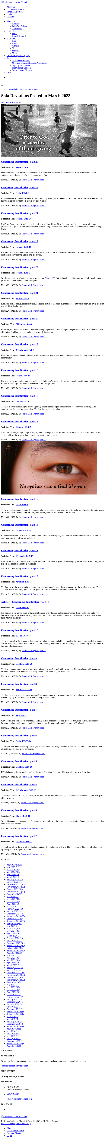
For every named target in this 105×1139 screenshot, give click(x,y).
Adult (15, 43)
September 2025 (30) (16, 892)
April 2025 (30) (13, 904)
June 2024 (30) (13, 928)
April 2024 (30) (13, 933)
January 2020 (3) (14, 1007)
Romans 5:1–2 (22, 298)
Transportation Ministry (22, 70)
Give (9, 73)
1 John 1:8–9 (22, 636)
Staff (14, 33)
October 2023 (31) (15, 948)
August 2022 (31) (14, 982)
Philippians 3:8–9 (24, 324)
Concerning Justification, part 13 (19, 550)
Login (9, 14)
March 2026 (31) (14, 877)
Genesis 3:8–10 (22, 401)
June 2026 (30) (13, 869)
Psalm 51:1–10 (22, 607)
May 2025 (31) (13, 901)
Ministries (11, 38)
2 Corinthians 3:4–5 (25, 350)
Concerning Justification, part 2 (19, 836)
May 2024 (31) (13, 931)
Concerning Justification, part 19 (19, 344)
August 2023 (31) (14, 953)
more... (43, 180)
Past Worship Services (22, 68)
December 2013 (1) (15, 1041)
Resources (11, 58)
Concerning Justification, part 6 (19, 735)
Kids (14, 41)
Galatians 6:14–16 (24, 767)
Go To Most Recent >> (11, 102)
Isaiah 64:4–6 (22, 504)
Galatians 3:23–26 (24, 664)
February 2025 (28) (15, 909)
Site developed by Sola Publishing (16, 1123)
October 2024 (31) (15, 918)
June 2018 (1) (12, 1031)
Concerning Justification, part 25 (19, 187)
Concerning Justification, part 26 (19, 161)
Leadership (12, 31)
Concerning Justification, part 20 (19, 318)
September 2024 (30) (16, 921)
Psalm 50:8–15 (22, 167)
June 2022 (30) (13, 987)
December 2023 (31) (15, 943)
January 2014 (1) (14, 1038)
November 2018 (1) (15, 1026)
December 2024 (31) (15, 914)
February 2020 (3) (14, 1004)
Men (14, 48)
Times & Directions (15, 12)
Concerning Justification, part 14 (19, 524)
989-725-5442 (13, 1094)
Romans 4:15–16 (23, 247)
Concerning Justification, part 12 (19, 576)
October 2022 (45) (15, 977)
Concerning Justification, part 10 (19, 630)
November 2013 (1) (15, 1043)
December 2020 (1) (15, 1002)
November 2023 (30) (16, 945)
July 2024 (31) (13, 926)
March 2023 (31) (14, 965)
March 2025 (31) (14, 906)
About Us (11, 7)
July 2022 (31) (13, 985)
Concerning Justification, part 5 (19, 761)
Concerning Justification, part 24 (19, 213)
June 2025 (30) (13, 899)
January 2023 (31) (14, 970)
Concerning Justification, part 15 (19, 498)
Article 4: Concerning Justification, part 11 (25, 601)
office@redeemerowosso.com (15, 1066)
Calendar (10, 17)
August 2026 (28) (14, 865)
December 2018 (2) (15, 1024)
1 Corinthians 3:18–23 (26, 790)
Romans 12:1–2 (23, 273)
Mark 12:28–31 (23, 816)
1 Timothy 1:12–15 (24, 556)
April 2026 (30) (13, 874)
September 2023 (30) (16, 950)
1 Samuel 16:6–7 (23, 427)
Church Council (19, 36)
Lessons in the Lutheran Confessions (22, 89)
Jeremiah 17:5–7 (23, 582)
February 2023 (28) (15, 967)
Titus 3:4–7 (21, 715)
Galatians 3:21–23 (24, 841)
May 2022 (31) (13, 989)
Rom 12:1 (50, 278)
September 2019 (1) (15, 1014)
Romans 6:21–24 (23, 219)
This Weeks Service (15, 9)
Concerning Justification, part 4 (19, 784)
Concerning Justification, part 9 (19, 658)
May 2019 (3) (12, 1019)
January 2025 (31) (14, 911)
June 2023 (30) (13, 958)
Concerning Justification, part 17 (19, 395)
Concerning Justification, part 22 (19, 267)
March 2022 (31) (14, 994)
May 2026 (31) (13, 872)
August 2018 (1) (14, 1029)
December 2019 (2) (15, 1009)
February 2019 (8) (14, 1021)
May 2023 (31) (13, 960)
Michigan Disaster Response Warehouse (29, 63)
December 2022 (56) (15, 972)
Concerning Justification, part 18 (19, 370)
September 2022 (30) (16, 980)
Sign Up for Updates (21, 65)
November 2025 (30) (16, 887)
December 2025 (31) (15, 884)
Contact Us (17, 28)
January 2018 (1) (14, 1034)
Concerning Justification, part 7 (19, 709)
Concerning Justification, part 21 (19, 292)
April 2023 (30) (13, 963)
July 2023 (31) (13, 955)
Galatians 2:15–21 (24, 530)
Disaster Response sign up (18, 55)
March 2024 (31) (14, 936)
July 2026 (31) (13, 867)
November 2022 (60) (16, 975)
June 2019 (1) (12, 1016)
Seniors (15, 51)
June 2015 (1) (12, 1036)
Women (15, 46)
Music (15, 53)
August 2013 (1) (14, 1046)
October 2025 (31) (15, 889)
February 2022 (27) (15, 997)
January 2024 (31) (14, 940)
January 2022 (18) (14, 999)
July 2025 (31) (13, 896)
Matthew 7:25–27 (24, 689)
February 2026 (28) (15, 879)
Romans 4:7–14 (23, 376)
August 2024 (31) (14, 923)
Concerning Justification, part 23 (19, 241)
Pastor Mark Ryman (30, 180)
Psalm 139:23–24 (23, 741)
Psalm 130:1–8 (22, 193)
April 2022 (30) (13, 992)
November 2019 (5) (15, 1011)
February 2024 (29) (15, 938)
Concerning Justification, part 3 (19, 810)
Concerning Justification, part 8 (19, 684)
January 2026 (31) (14, 882)
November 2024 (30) (16, 916)
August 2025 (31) (14, 894)
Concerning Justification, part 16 (19, 421)
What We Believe (20, 26)
